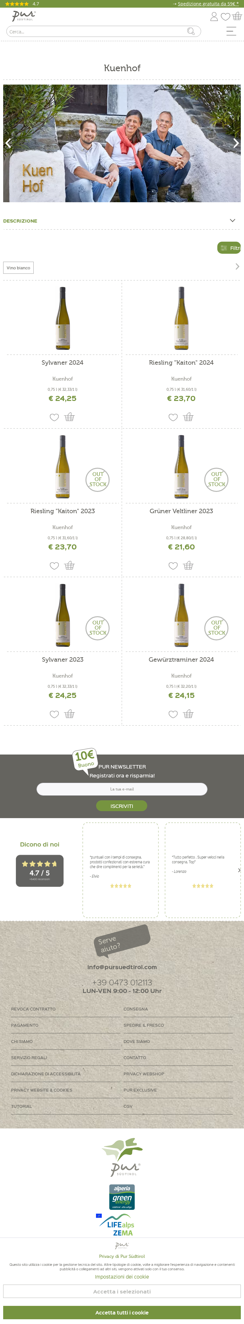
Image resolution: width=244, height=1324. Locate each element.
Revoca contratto (33, 1008)
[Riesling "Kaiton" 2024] (181, 318)
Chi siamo (22, 1041)
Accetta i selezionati (122, 1291)
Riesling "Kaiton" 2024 (181, 363)
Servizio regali (29, 1057)
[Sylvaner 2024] (62, 318)
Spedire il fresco (144, 1025)
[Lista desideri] (227, 15)
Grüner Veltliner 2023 (181, 511)
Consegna (136, 1008)
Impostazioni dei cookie (122, 1276)
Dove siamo (137, 1041)
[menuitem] (233, 32)
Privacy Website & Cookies (41, 1090)
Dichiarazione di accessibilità (46, 1073)
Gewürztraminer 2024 (181, 660)
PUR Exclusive (140, 1090)
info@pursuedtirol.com (122, 966)
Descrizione (20, 220)
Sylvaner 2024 (63, 363)
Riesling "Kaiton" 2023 (62, 511)
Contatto (135, 1057)
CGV (128, 1106)
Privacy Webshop (144, 1073)
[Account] (214, 15)
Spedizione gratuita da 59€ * (208, 4)
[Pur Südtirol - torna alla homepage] (24, 16)
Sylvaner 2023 (63, 660)
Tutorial (21, 1106)
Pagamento (24, 1025)
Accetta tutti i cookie (122, 1312)
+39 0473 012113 (122, 982)
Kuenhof (62, 379)
